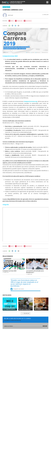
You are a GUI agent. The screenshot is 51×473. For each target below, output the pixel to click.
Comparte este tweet (18, 289)
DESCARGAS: (5, 20)
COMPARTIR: (5, 25)
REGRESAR (26, 313)
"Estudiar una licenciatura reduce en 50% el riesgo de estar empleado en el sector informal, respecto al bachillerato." (24, 283)
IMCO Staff (10, 15)
